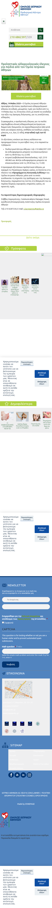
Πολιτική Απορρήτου (31, 616)
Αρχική (12, 751)
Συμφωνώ (8, 623)
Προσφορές (6, 221)
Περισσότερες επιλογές (27, 872)
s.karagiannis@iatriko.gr (34, 209)
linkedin (23, 775)
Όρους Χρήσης (24, 619)
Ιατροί (36, 760)
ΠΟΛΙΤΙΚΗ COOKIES (25, 796)
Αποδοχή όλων (42, 882)
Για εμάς (13, 755)
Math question (9, 647)
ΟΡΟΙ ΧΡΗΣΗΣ (41, 796)
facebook (11, 775)
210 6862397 (18, 37)
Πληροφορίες (39, 751)
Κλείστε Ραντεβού (41, 764)
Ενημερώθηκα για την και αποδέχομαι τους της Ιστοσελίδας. (25, 617)
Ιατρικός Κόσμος (16, 768)
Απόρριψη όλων (41, 891)
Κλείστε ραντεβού (25, 44)
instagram (29, 775)
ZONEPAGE (30, 804)
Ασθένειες (14, 760)
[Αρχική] (26, 9)
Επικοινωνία (38, 755)
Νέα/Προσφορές (17, 764)
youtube (17, 775)
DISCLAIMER (34, 793)
